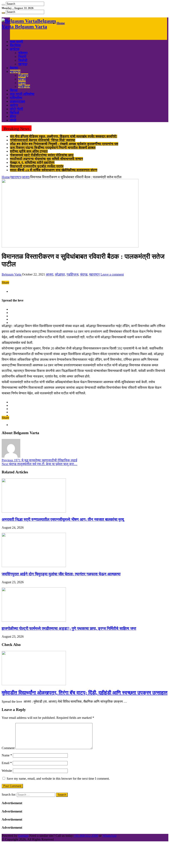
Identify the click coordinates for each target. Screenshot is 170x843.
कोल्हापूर (23, 75)
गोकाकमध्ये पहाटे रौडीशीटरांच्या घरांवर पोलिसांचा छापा (42, 155)
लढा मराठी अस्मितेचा (22, 94)
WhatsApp (109, 835)
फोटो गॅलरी (16, 109)
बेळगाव (14, 68)
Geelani (23, 835)
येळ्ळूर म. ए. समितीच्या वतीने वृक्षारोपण (32, 162)
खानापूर (22, 64)
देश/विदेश (15, 45)
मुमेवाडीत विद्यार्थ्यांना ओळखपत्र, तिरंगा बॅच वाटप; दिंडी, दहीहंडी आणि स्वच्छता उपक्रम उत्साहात (85, 692)
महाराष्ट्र (15, 71)
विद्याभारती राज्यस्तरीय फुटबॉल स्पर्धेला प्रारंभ (36, 166)
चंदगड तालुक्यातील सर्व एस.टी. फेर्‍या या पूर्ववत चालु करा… (39, 464)
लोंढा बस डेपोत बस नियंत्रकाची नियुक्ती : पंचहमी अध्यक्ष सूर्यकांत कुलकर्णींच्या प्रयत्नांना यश (64, 144)
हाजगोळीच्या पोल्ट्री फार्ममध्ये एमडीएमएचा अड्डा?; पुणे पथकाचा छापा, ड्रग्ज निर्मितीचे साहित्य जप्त (69, 628)
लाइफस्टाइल (17, 101)
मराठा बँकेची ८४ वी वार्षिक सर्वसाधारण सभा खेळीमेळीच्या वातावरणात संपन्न (53, 170)
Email (7, 763)
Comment (8, 748)
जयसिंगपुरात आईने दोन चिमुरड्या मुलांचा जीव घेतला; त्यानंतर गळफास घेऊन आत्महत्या (61, 574)
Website (7, 770)
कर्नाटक (14, 49)
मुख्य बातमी (16, 41)
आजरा (22, 83)
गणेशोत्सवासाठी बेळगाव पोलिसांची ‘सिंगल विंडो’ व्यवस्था (42, 140)
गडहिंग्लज (24, 86)
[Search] (3, 4)
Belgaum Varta (12, 274)
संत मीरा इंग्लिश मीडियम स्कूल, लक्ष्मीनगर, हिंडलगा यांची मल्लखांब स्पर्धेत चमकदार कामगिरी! (63, 136)
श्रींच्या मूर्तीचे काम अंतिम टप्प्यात (29, 151)
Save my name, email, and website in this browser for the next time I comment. (58, 778)
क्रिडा (14, 90)
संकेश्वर (23, 53)
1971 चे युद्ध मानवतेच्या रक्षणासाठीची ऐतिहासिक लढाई (39, 460)
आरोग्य (14, 105)
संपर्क (13, 120)
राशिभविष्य (16, 97)
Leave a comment (112, 274)
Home (61, 23)
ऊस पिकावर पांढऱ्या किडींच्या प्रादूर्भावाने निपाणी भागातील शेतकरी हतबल (53, 147)
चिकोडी (22, 60)
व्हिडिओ (14, 112)
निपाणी (22, 56)
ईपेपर (13, 116)
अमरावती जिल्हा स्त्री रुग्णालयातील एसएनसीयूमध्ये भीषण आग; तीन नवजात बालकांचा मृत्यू (63, 519)
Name (7, 755)
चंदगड (22, 79)
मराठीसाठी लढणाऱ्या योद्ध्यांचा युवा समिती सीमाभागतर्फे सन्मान (46, 159)
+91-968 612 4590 (86, 835)
